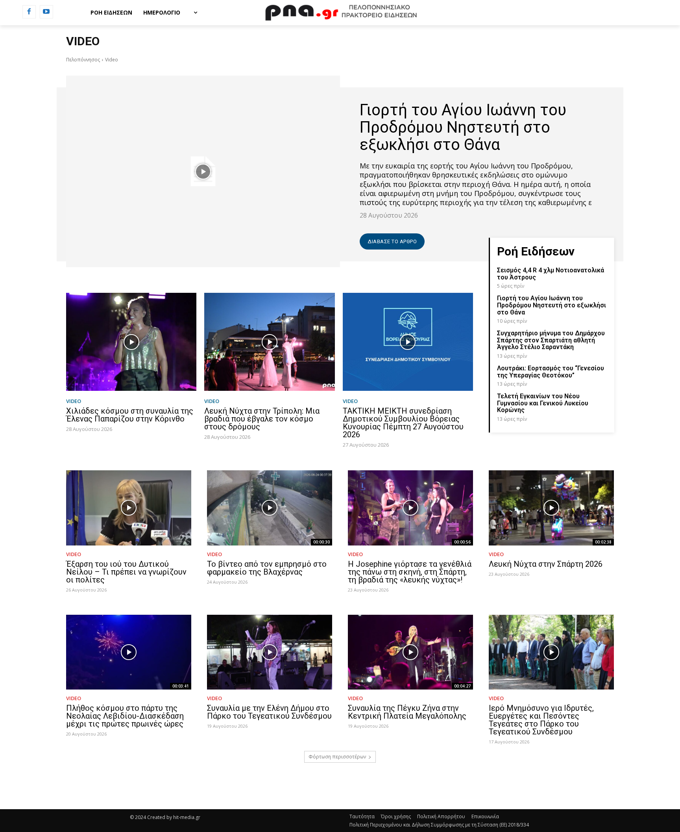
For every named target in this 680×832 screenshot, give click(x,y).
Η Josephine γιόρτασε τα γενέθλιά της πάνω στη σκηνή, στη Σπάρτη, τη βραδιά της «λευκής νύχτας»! (409, 571)
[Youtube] (46, 11)
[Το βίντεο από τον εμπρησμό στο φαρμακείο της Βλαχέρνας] (269, 507)
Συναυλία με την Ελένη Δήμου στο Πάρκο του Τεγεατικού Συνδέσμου (269, 712)
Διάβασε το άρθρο (392, 241)
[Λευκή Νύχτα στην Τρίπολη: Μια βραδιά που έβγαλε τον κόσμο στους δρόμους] (269, 341)
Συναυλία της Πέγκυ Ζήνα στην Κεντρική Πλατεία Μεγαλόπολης (407, 712)
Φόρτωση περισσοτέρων (337, 756)
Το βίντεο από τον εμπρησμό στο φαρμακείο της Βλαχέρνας (267, 568)
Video (73, 401)
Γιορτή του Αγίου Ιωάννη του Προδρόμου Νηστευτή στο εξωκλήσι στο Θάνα (463, 127)
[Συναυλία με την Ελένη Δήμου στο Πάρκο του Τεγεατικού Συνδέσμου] (269, 652)
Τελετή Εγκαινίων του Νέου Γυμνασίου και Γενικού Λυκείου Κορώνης (542, 403)
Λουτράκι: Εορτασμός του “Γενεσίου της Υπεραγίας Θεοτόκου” (550, 371)
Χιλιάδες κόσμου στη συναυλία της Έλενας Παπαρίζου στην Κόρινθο (129, 414)
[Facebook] (29, 11)
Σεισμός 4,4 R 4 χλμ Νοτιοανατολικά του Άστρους (550, 273)
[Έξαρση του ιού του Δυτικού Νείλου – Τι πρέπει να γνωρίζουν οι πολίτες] (128, 507)
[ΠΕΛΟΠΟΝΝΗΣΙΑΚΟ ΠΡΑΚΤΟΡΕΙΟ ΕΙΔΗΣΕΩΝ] (340, 12)
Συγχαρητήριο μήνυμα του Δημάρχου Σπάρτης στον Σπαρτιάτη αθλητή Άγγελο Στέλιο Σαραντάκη (551, 340)
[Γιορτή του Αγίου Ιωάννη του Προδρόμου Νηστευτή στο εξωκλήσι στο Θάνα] (203, 171)
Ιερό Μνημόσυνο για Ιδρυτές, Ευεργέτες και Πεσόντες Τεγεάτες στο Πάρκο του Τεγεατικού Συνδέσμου (541, 719)
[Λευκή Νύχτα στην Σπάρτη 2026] (551, 507)
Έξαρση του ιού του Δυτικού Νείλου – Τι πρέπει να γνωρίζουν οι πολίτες (126, 571)
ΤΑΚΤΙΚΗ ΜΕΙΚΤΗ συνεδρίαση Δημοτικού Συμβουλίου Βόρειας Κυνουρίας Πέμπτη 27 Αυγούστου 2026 (403, 422)
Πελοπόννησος (83, 59)
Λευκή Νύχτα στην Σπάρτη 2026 (545, 564)
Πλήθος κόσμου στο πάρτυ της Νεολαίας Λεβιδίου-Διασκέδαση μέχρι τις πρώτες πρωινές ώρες (125, 715)
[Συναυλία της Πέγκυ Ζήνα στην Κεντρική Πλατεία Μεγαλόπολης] (410, 652)
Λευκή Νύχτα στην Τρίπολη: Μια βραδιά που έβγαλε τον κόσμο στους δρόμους (262, 418)
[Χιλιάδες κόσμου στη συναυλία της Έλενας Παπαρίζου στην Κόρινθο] (131, 341)
